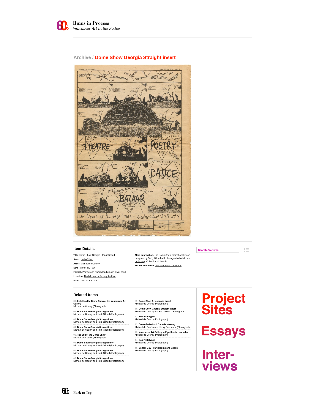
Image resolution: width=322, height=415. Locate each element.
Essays (227, 332)
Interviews (227, 360)
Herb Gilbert (87, 259)
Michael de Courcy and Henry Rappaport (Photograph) (162, 325)
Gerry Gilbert (154, 258)
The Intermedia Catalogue (168, 265)
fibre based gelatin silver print (110, 271)
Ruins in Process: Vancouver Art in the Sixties (89, 25)
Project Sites (227, 304)
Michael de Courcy (90, 263)
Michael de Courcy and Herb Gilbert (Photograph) (98, 312)
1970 (93, 267)
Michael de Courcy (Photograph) (89, 336)
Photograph (88, 271)
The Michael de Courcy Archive (100, 276)
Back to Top (90, 391)
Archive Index (246, 250)
